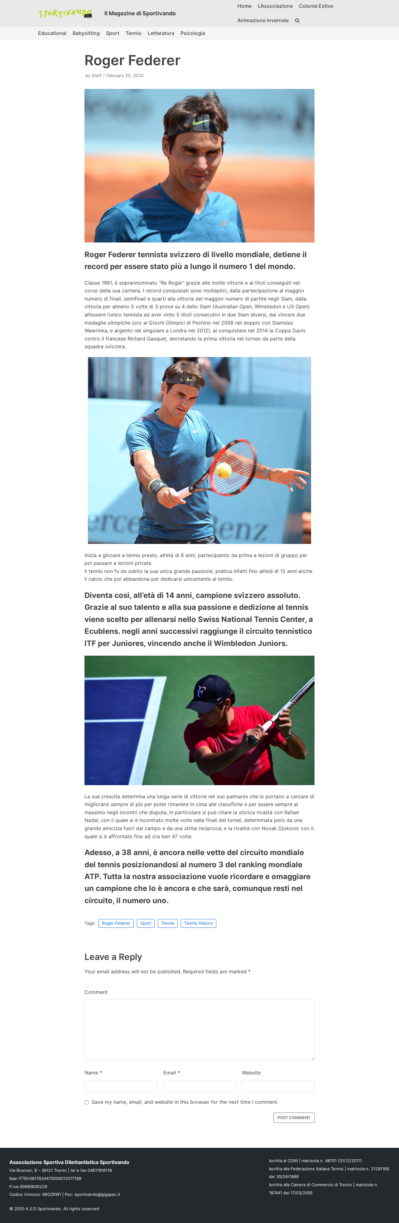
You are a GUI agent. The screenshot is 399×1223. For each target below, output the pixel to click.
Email (171, 1072)
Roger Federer (116, 923)
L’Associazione (275, 6)
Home (245, 6)
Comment (96, 992)
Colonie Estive (316, 6)
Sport (112, 33)
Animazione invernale (263, 20)
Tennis (134, 33)
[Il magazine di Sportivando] (65, 13)
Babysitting (86, 33)
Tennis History (198, 923)
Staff (97, 75)
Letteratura (161, 33)
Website (251, 1072)
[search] (297, 20)
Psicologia (192, 33)
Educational (52, 33)
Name (93, 1072)
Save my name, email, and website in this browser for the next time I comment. (185, 1102)
